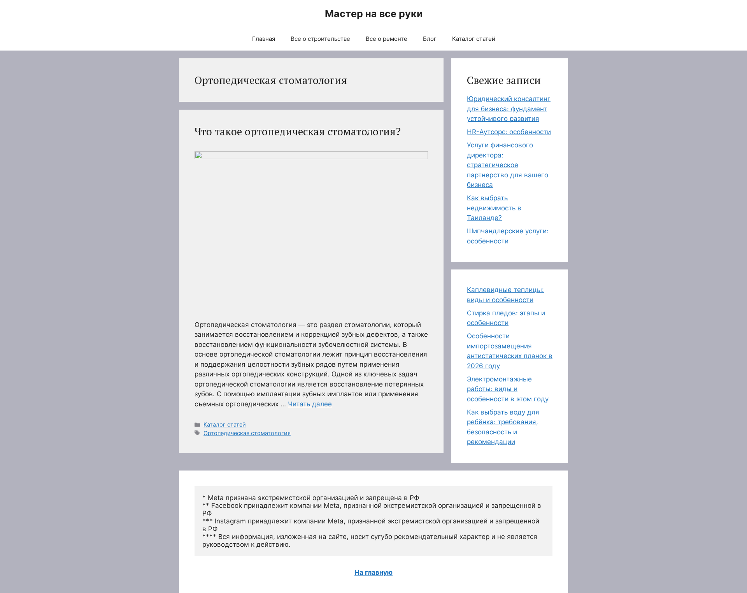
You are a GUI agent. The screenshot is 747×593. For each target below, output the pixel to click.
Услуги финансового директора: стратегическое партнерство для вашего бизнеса (507, 165)
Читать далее (310, 404)
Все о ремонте (386, 38)
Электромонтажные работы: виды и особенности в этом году (508, 389)
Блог (430, 38)
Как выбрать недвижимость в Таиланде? (494, 208)
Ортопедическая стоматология (247, 433)
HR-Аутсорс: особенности (509, 132)
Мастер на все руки (374, 13)
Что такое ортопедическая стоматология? (298, 131)
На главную (373, 572)
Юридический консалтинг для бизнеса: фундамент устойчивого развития (509, 108)
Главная (263, 38)
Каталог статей (473, 38)
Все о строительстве (320, 38)
